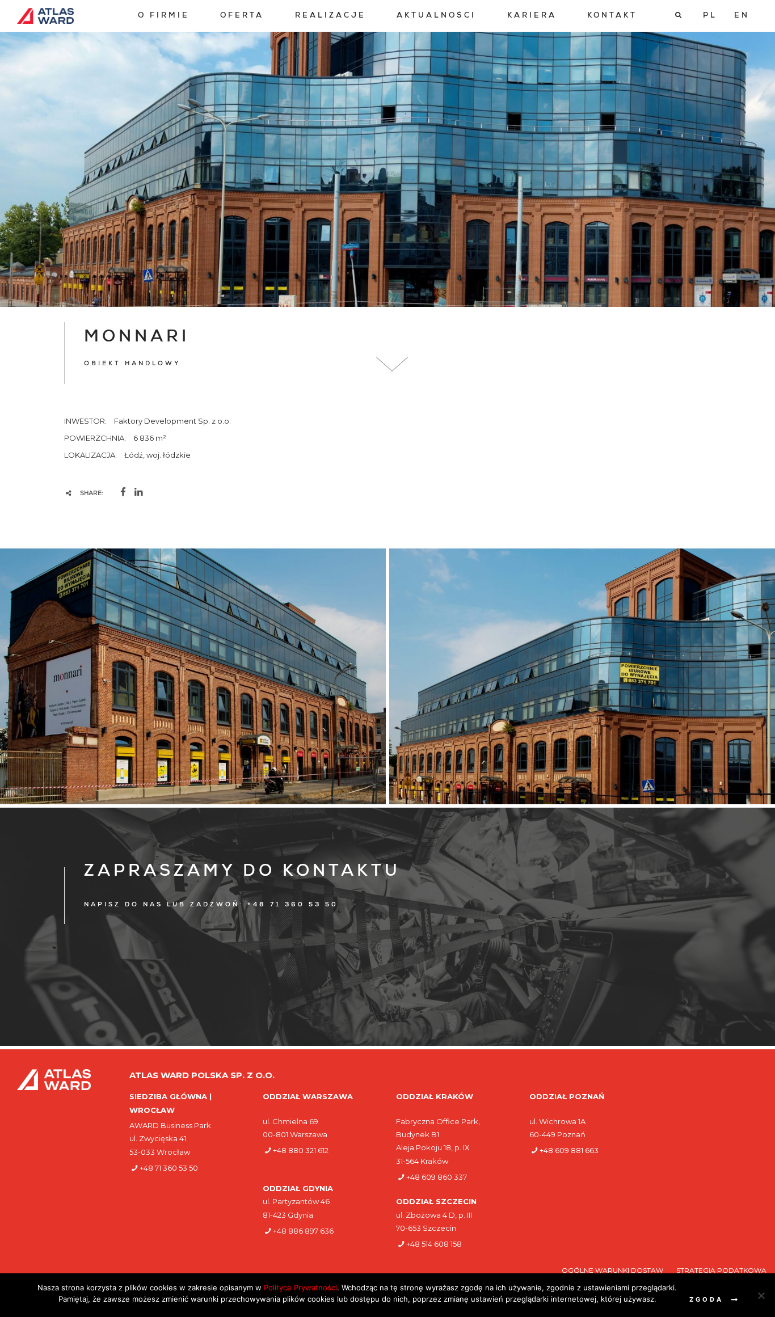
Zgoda (706, 1299)
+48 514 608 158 (434, 1243)
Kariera (532, 16)
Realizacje (330, 16)
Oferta (242, 16)
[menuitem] (163, 16)
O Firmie (163, 16)
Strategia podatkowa (721, 1270)
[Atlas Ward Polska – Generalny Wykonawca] (45, 16)
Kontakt (612, 16)
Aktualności (436, 16)
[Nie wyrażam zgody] (760, 1295)
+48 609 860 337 (436, 1176)
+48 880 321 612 (300, 1150)
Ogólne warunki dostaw (613, 1270)
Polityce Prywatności (300, 1287)
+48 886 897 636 (303, 1230)
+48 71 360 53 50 (169, 1167)
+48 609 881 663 (569, 1150)
